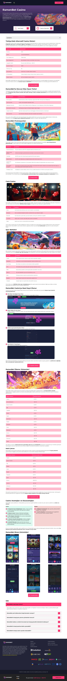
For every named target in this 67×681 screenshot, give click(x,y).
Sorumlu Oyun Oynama (53, 644)
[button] (33, 604)
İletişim (32, 641)
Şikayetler (32, 644)
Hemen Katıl (58, 677)
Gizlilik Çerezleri (33, 646)
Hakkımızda (32, 643)
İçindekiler (9, 37)
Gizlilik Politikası (51, 641)
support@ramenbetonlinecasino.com (10, 655)
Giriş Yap (59, 2)
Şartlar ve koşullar (51, 643)
